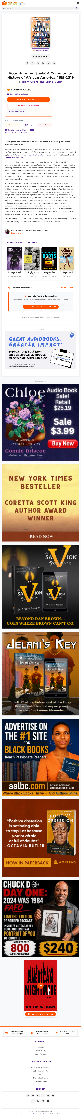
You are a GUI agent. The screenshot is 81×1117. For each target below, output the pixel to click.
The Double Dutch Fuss (66, 273)
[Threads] (48, 1095)
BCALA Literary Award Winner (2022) (19, 130)
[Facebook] (38, 1095)
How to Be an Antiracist (38, 155)
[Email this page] (54, 63)
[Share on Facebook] (27, 63)
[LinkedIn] (38, 1101)
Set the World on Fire (14, 158)
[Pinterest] (43, 1101)
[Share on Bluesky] (43, 63)
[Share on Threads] (38, 63)
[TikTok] (33, 1101)
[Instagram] (28, 1095)
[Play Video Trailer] (40, 985)
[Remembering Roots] (49, 259)
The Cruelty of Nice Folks (32, 273)
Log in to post (68, 287)
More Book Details (17, 111)
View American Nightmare (41, 1014)
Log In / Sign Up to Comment (41, 307)
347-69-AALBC (42, 1081)
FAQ (40, 1074)
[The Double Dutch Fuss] (66, 259)
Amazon (13, 125)
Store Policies (40, 1054)
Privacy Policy (40, 1051)
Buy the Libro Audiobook (19, 94)
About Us (40, 1047)
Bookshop (46, 125)
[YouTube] (33, 1095)
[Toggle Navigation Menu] (78, 3)
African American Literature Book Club (34, 1114)
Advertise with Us (40, 1071)
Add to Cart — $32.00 (29, 99)
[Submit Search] (76, 8)
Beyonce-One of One (14, 273)
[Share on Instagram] (32, 63)
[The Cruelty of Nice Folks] (32, 259)
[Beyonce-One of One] (14, 259)
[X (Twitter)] (43, 1095)
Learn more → (17, 233)
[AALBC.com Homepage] (14, 3)
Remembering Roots (49, 273)
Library (29, 125)
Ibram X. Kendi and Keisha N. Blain (42, 81)
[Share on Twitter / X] (48, 63)
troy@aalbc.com (41, 1078)
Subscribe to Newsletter (40, 1067)
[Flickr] (48, 1101)
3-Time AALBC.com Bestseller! (17, 133)
